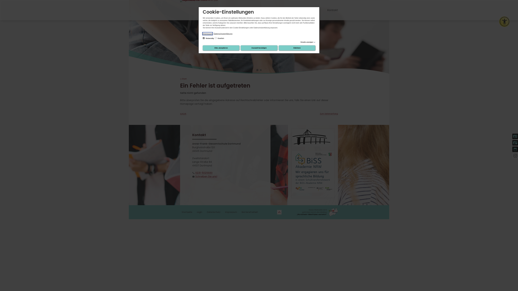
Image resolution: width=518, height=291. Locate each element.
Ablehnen (297, 48)
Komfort (220, 38)
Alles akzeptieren (221, 48)
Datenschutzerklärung (223, 34)
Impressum (207, 34)
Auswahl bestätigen (259, 48)
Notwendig (209, 38)
